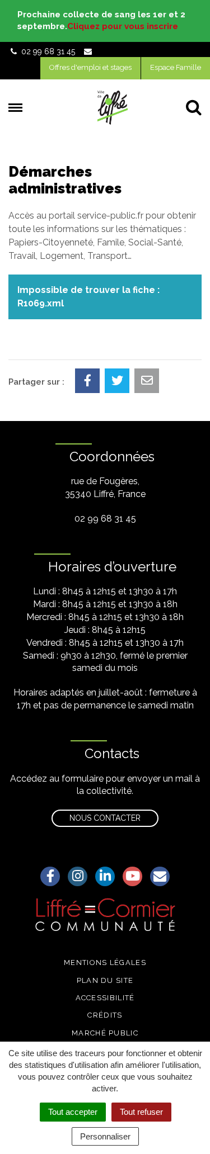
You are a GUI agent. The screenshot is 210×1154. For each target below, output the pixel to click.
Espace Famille (175, 67)
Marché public (105, 1033)
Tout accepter (72, 1112)
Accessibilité (105, 998)
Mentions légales (105, 962)
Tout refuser (141, 1112)
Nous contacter (105, 818)
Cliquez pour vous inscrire (122, 26)
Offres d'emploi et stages (90, 67)
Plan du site (105, 980)
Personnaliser (105, 1136)
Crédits (104, 1015)
